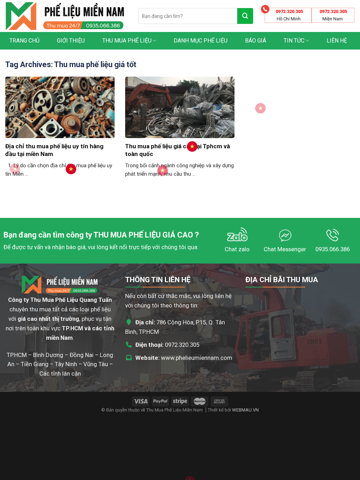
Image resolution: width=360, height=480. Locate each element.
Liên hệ (337, 40)
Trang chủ (24, 40)
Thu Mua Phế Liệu (127, 40)
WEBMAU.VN (245, 410)
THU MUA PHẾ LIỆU (127, 235)
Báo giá (255, 40)
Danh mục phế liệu (200, 40)
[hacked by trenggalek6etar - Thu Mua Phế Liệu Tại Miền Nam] (66, 16)
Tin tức (294, 40)
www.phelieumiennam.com (196, 357)
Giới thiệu (71, 40)
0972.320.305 (182, 344)
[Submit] (245, 16)
